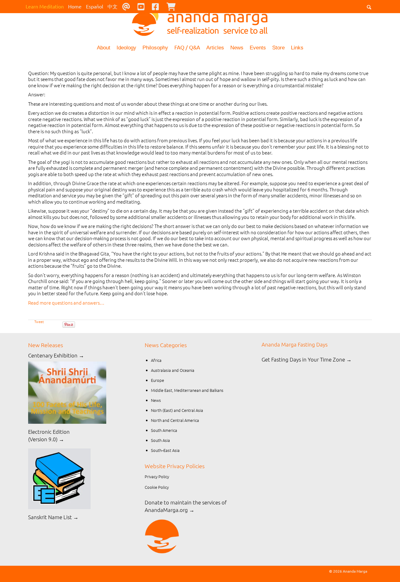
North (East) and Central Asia (177, 410)
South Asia (160, 440)
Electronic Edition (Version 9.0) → (49, 435)
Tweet (39, 321)
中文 (113, 6)
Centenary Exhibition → (56, 355)
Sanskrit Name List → (53, 517)
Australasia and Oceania (172, 370)
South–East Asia (165, 450)
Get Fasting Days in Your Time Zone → (307, 359)
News (236, 48)
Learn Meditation (45, 6)
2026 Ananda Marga (350, 571)
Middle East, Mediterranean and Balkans (187, 390)
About (103, 48)
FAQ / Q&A (187, 47)
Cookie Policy (157, 487)
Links (297, 48)
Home (75, 6)
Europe (157, 380)
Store (278, 48)
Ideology (126, 48)
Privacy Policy (157, 476)
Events (258, 48)
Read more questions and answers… (66, 302)
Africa (156, 360)
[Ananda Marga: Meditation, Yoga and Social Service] (200, 20)
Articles (215, 48)
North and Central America (175, 420)
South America (164, 430)
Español (94, 6)
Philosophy (155, 48)
